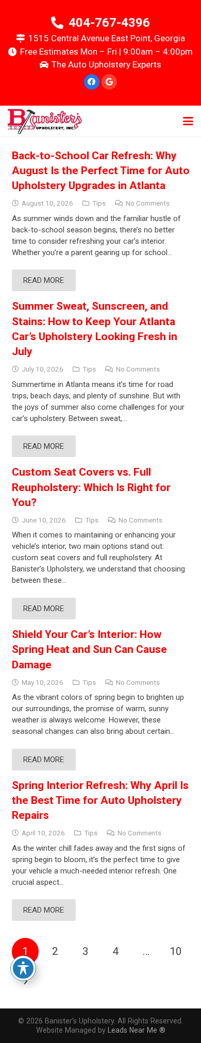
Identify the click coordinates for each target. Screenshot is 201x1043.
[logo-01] (45, 121)
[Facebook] (91, 82)
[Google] (109, 82)
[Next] (25, 982)
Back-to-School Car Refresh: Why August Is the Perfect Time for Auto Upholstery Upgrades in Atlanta (101, 170)
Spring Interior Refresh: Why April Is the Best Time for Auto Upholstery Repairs (100, 800)
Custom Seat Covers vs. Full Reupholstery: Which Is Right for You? (91, 487)
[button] (188, 121)
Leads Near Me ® (136, 1030)
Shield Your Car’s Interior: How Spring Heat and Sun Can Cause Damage (89, 649)
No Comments (148, 203)
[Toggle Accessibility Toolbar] (23, 968)
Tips (99, 203)
